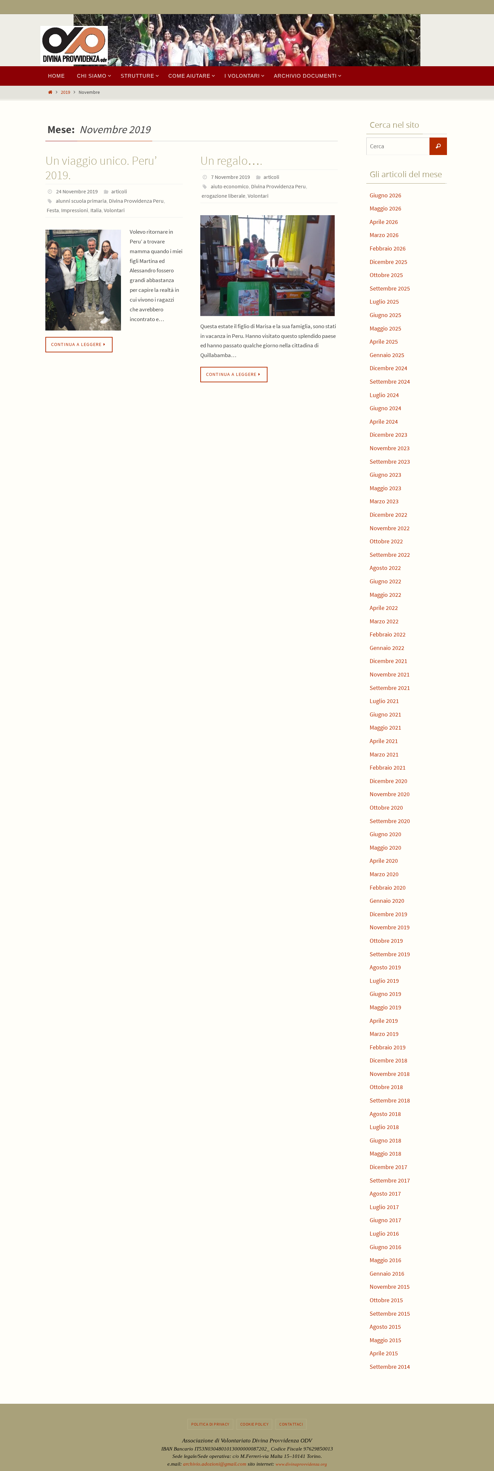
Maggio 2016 (385, 1260)
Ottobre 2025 (386, 275)
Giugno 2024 (385, 408)
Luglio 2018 (384, 1127)
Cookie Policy (254, 1424)
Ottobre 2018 (386, 1087)
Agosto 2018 (385, 1114)
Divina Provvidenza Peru (136, 200)
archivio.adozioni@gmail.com (214, 1464)
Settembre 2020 (390, 821)
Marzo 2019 (384, 1034)
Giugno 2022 (385, 581)
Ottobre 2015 (386, 1300)
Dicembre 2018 (388, 1060)
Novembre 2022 (390, 528)
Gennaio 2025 (387, 355)
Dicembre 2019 (388, 914)
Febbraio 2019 (388, 1047)
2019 (65, 92)
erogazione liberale (223, 195)
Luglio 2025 (384, 301)
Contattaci (291, 1424)
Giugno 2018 (385, 1140)
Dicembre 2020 (388, 781)
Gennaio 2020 (387, 900)
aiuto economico (230, 186)
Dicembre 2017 (388, 1167)
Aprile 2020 (384, 860)
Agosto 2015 (385, 1326)
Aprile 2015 (384, 1353)
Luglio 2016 (384, 1233)
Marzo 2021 (384, 754)
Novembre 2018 (390, 1074)
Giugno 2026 (385, 195)
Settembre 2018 (390, 1100)
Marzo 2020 (384, 874)
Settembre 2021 (390, 688)
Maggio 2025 (385, 328)
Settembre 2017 (390, 1180)
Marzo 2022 (384, 621)
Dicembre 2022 (388, 514)
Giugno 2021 (385, 714)
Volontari (114, 210)
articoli (119, 191)
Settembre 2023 (390, 461)
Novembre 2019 (390, 927)
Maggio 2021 (385, 727)
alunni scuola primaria (81, 200)
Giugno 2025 (385, 315)
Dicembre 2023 (388, 434)
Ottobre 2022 (386, 541)
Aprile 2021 (384, 741)
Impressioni (74, 210)
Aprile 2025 (384, 341)
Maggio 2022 (385, 594)
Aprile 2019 (384, 1020)
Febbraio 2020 (388, 887)
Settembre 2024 (390, 381)
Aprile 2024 (384, 421)
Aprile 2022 (384, 608)
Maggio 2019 (385, 1007)
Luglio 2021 (384, 701)
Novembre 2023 (390, 448)
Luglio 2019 (384, 980)
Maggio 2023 (385, 488)
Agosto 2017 (385, 1193)
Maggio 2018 (385, 1153)
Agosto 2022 (385, 568)
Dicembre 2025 (388, 262)
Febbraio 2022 (388, 634)
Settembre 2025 (390, 288)
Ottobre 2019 (386, 940)
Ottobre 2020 (386, 807)
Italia (95, 210)
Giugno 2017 (385, 1220)
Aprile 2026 (384, 222)
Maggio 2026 (385, 208)
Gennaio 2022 (387, 648)
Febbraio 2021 (388, 767)
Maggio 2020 (385, 847)
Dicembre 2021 (388, 661)
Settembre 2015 (390, 1313)
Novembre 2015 (390, 1286)
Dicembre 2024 (388, 368)
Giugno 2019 (385, 994)
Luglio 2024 (384, 395)
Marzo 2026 (384, 235)
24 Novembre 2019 (77, 191)
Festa (53, 210)
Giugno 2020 (385, 834)
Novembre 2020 (390, 794)
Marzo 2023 (384, 501)
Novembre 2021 (390, 674)
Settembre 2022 (390, 554)
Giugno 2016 (385, 1247)
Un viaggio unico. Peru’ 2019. (101, 168)
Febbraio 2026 (388, 248)
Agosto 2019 (385, 967)
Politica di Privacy (210, 1424)
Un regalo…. (231, 160)
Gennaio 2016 (387, 1273)
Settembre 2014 (390, 1366)
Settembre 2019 (390, 954)
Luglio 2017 (384, 1207)
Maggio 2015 (385, 1340)
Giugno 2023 (385, 474)
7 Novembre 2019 (230, 176)
